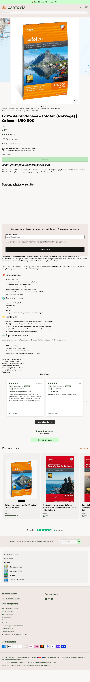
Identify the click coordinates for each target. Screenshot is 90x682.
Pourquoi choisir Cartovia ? (10, 608)
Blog (3, 620)
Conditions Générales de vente (14, 662)
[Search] (86, 12)
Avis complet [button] (13, 413)
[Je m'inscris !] (79, 541)
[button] (6, 134)
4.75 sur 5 (51, 431)
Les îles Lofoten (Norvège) (51, 170)
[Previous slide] (4, 401)
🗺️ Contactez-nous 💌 (9, 611)
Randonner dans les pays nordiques (27, 172)
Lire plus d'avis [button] (45, 422)
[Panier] (81, 7)
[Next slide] (86, 401)
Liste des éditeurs (7, 628)
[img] (13, 383)
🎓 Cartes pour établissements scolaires (14, 634)
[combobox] (45, 12)
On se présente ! (7, 617)
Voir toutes (84, 448)
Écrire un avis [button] (45, 440)
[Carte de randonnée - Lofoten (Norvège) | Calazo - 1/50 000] (45, 200)
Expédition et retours (8, 623)
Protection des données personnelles (42, 662)
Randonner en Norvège (49, 172)
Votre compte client (8, 614)
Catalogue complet (8, 631)
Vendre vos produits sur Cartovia (12, 626)
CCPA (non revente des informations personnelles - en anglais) (26, 665)
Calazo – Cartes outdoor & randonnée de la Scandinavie (21, 170)
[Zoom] (75, 101)
